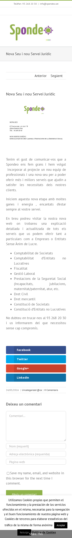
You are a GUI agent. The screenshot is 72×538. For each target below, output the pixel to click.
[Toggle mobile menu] (64, 21)
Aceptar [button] (61, 525)
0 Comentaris (51, 389)
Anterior (41, 76)
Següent (57, 76)
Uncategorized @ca (32, 389)
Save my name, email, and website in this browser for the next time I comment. (35, 478)
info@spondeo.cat (49, 3)
